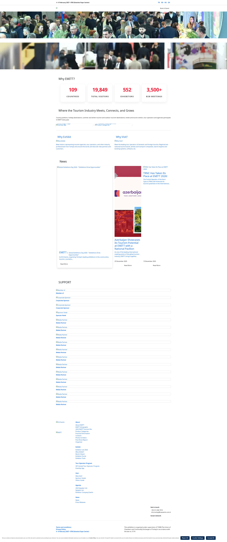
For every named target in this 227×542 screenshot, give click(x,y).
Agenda (104, 8)
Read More (64, 264)
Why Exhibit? (80, 452)
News (112, 8)
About (67, 8)
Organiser (79, 442)
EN (162, 2)
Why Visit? (79, 476)
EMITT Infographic (82, 427)
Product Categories (82, 431)
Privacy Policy (61, 529)
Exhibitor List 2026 (82, 450)
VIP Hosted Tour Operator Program (87, 466)
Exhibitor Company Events (84, 492)
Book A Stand (164, 8)
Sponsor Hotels (81, 478)
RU (166, 2)
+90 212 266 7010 (157, 510)
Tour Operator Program (86, 8)
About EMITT (80, 425)
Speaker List (80, 490)
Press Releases (80, 502)
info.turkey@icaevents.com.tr (161, 512)
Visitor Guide (80, 480)
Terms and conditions (63, 527)
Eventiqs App (80, 468)
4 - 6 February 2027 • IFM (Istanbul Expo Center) (72, 531)
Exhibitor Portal (81, 456)
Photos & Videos (81, 438)
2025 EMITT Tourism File (84, 429)
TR (159, 2)
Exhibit (73, 8)
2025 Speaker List (81, 488)
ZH (169, 2)
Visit (98, 8)
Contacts (78, 436)
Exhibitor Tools (80, 458)
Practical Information (83, 433)
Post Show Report (82, 440)
